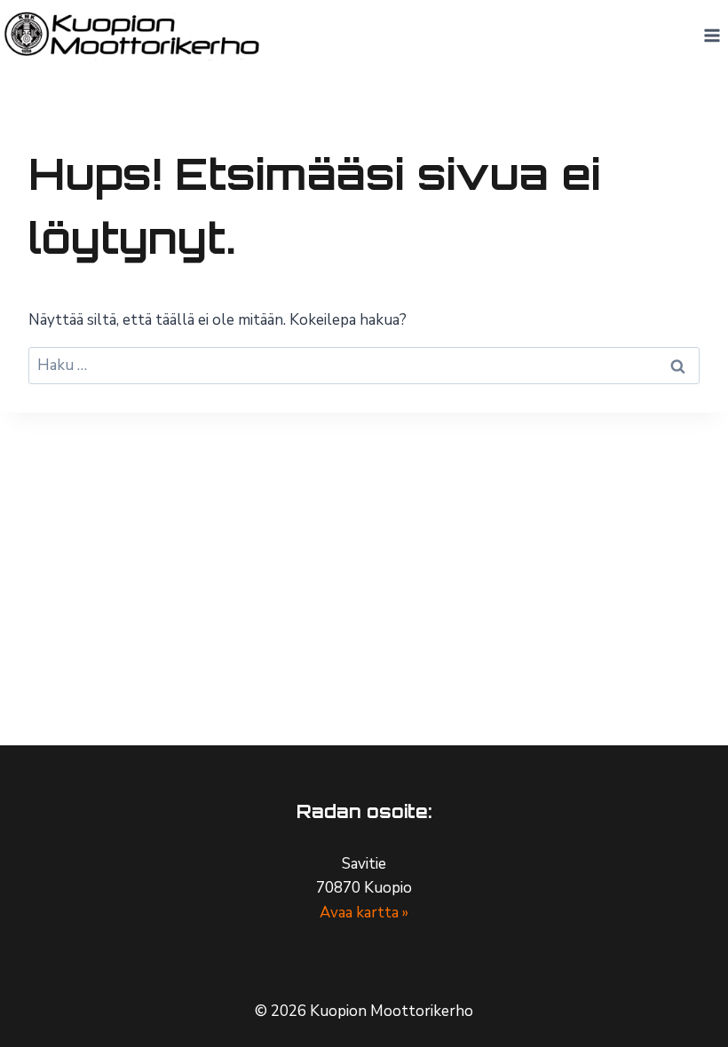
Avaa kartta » (364, 912)
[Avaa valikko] (711, 35)
